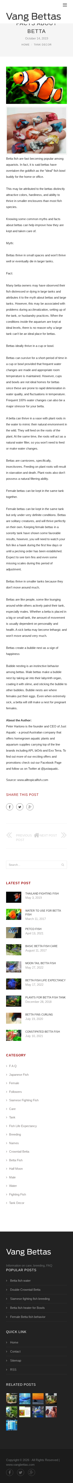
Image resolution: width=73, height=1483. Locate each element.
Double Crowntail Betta (25, 1289)
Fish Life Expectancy (23, 1126)
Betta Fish (16, 1160)
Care (12, 1109)
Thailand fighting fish (42, 893)
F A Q (13, 1066)
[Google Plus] (29, 806)
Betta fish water (20, 1280)
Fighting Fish (17, 1194)
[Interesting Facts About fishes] (11, 1424)
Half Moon (16, 1168)
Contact (15, 1351)
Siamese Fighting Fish (24, 1100)
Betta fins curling (39, 1014)
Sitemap (15, 1360)
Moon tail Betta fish (40, 963)
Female (14, 1083)
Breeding (15, 1134)
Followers (15, 1091)
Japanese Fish (19, 1074)
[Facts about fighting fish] (24, 1411)
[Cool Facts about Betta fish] (11, 1398)
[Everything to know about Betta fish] (11, 1411)
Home (25, 44)
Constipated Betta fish (42, 1031)
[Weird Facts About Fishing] (51, 1411)
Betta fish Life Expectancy (45, 980)
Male (12, 1177)
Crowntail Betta (19, 1151)
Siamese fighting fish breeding (30, 1298)
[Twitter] (19, 806)
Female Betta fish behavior (27, 1317)
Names (14, 1143)
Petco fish (33, 929)
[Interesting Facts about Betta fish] (24, 1398)
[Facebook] (9, 806)
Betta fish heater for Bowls (27, 1307)
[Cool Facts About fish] (38, 1411)
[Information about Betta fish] (51, 1398)
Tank (12, 1117)
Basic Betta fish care (41, 946)
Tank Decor (43, 44)
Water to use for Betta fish (43, 912)
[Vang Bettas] (33, 16)
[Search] (63, 865)
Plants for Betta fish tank (45, 997)
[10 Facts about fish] (38, 1398)
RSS (13, 1369)
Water (13, 1185)
